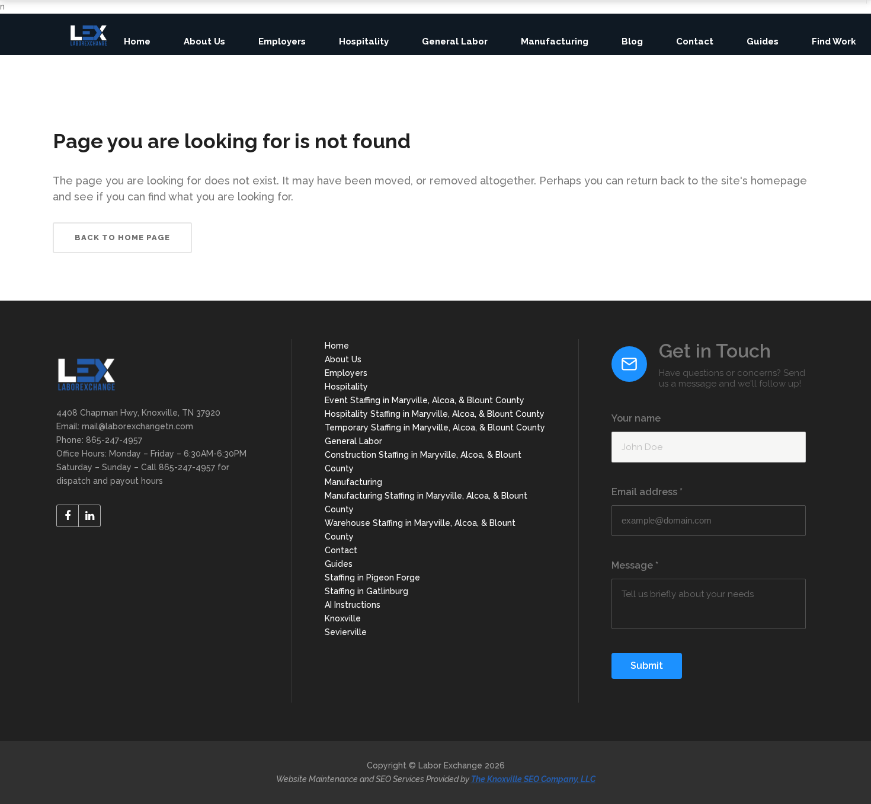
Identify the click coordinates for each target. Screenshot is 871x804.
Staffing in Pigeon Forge (372, 577)
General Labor (353, 441)
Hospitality (346, 386)
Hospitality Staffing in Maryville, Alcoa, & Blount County (435, 414)
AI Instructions (352, 605)
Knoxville (343, 618)
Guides (339, 564)
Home (337, 345)
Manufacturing (353, 482)
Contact (341, 550)
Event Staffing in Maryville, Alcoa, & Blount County (424, 400)
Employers (346, 373)
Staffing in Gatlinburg (366, 591)
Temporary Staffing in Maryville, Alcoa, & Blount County (435, 427)
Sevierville (346, 632)
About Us (343, 359)
